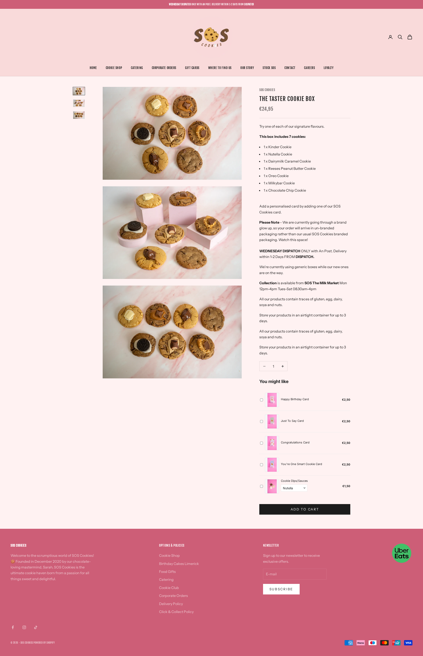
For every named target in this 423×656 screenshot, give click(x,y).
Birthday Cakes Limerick (179, 563)
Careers (309, 68)
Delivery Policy (171, 604)
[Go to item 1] (79, 91)
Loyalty (328, 68)
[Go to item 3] (79, 115)
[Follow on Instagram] (24, 627)
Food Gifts (167, 571)
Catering (137, 68)
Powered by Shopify (44, 642)
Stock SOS (269, 68)
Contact (289, 68)
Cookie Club (169, 587)
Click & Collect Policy (176, 611)
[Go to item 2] (79, 103)
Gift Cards (192, 68)
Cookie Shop (114, 68)
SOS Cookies (267, 90)
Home (93, 68)
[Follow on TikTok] (35, 627)
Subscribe (281, 589)
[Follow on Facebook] (13, 627)
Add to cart (305, 509)
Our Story (247, 68)
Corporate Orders (164, 68)
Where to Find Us (220, 68)
